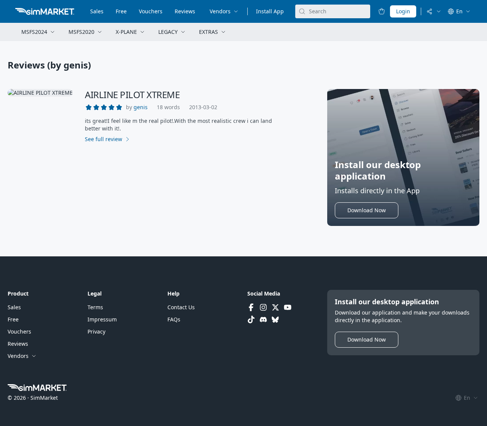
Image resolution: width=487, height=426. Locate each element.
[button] (141, 107)
